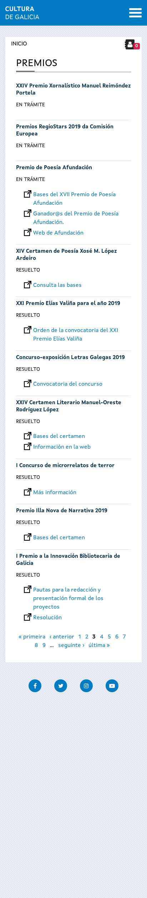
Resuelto (28, 270)
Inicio (19, 44)
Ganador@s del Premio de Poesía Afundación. (75, 214)
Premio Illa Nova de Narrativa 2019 (61, 511)
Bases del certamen (59, 436)
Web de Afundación (58, 233)
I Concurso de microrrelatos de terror (65, 466)
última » (99, 645)
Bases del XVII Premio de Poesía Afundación (74, 195)
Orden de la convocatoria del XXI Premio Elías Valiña (75, 330)
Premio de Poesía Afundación (54, 168)
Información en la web (62, 447)
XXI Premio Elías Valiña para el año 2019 (68, 303)
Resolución (47, 618)
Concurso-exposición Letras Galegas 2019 (70, 357)
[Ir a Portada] (22, 15)
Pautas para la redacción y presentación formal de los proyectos (68, 590)
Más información (54, 493)
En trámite (30, 104)
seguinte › (71, 645)
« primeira (32, 637)
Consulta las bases (57, 285)
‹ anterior (62, 637)
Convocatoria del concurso (67, 384)
